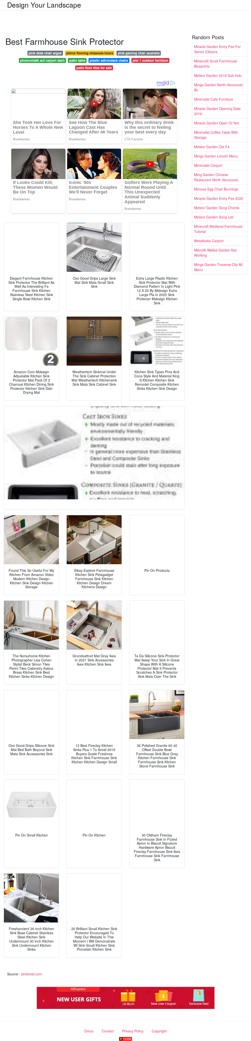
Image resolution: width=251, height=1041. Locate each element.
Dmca (88, 1031)
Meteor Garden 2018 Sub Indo (218, 75)
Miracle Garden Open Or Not (216, 122)
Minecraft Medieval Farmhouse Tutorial (218, 229)
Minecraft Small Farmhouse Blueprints (215, 64)
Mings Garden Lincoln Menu (216, 156)
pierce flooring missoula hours (89, 53)
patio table (77, 60)
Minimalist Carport (208, 165)
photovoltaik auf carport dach (42, 60)
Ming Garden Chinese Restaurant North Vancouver (216, 177)
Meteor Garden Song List (213, 217)
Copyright (159, 1031)
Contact (108, 1031)
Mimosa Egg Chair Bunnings (216, 189)
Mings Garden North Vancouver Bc (218, 87)
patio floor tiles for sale (94, 67)
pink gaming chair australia (139, 53)
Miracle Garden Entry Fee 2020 (218, 198)
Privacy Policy (132, 1031)
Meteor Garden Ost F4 (211, 146)
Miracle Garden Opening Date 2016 (217, 111)
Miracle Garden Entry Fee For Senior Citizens (217, 49)
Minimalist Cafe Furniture (213, 99)
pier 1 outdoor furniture (150, 60)
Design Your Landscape (44, 5)
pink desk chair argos (45, 53)
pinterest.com (31, 973)
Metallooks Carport (209, 240)
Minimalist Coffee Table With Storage (216, 135)
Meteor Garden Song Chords (216, 207)
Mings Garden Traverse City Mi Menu (218, 267)
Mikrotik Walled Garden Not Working (215, 253)
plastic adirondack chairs (109, 60)
